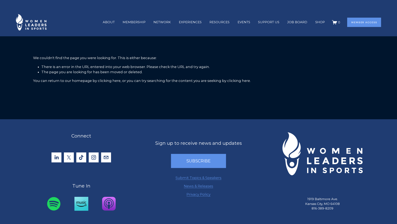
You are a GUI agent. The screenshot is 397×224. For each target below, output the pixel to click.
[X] (69, 157)
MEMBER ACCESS (364, 22)
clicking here (109, 81)
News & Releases (198, 186)
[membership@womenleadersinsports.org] (106, 157)
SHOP (320, 22)
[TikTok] (81, 157)
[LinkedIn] (56, 157)
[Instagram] (94, 157)
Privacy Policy (198, 194)
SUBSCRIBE (198, 160)
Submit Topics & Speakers (198, 178)
